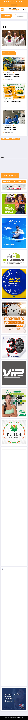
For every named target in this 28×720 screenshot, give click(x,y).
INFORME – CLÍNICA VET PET (12, 102)
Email (2, 166)
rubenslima (8, 72)
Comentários (4, 143)
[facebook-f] (12, 5)
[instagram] (16, 5)
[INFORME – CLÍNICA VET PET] (14, 91)
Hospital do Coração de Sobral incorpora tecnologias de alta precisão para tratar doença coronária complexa (13, 128)
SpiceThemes (20, 717)
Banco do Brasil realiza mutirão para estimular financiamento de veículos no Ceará (12, 75)
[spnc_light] (26, 9)
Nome (2, 157)
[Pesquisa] (23, 9)
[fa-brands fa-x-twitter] (14, 5)
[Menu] (2, 9)
